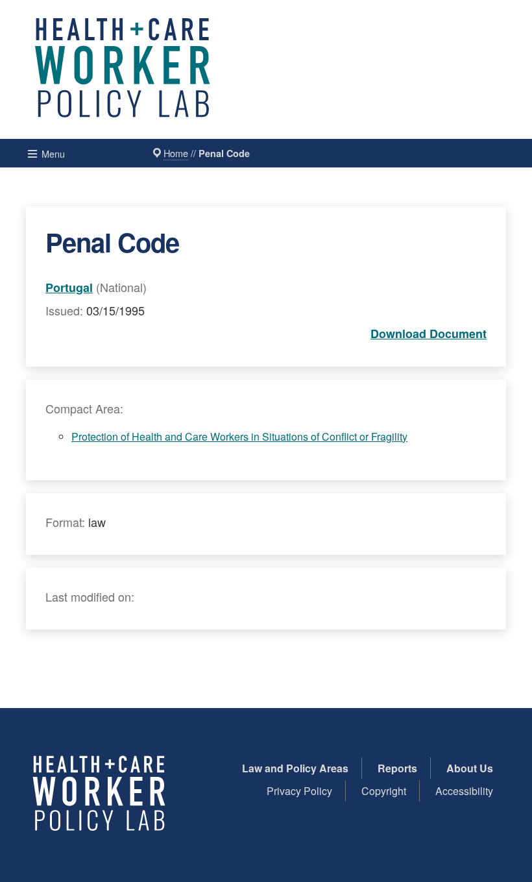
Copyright (383, 790)
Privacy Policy (299, 790)
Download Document (428, 333)
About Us (469, 768)
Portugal (69, 287)
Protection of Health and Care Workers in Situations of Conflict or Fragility (239, 436)
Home (175, 153)
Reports (397, 768)
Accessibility (464, 790)
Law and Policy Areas (295, 768)
